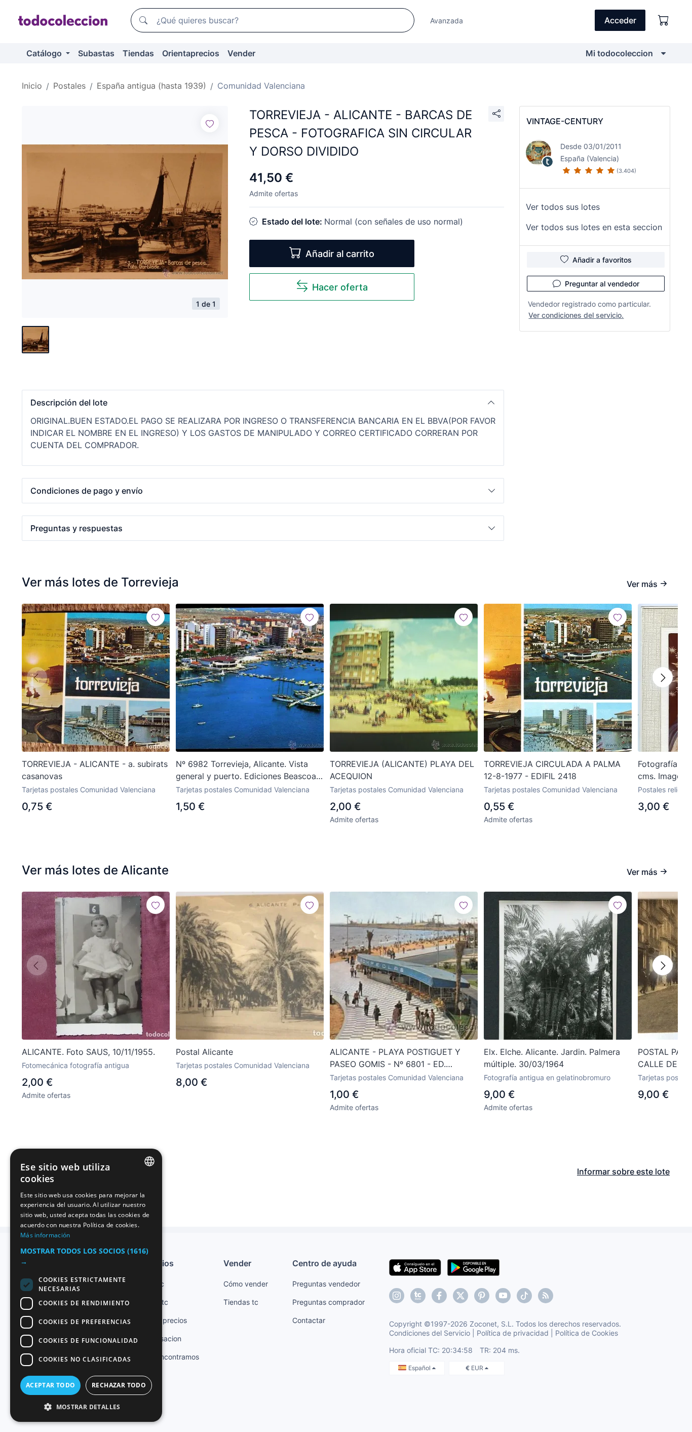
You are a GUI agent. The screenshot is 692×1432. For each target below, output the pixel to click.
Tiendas (138, 53)
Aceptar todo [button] (50, 1385)
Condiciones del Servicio (429, 1333)
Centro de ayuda (324, 1263)
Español (420, 1368)
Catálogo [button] (45, 53)
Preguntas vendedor (326, 1283)
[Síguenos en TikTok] (524, 1295)
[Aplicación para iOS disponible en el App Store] (415, 1267)
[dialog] (86, 1285)
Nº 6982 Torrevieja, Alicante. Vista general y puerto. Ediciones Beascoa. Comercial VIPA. (247, 770)
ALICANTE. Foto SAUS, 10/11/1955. (88, 1052)
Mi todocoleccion (619, 53)
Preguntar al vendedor (602, 283)
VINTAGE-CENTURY (564, 121)
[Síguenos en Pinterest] (481, 1295)
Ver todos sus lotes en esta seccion (594, 227)
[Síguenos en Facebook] (439, 1295)
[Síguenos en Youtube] (503, 1295)
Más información (45, 1235)
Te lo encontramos (168, 1356)
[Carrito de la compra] (664, 20)
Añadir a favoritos (602, 259)
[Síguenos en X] (460, 1295)
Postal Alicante (204, 1052)
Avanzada (446, 20)
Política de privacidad (513, 1333)
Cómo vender (245, 1283)
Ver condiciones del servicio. (576, 315)
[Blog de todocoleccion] (545, 1295)
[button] (262, 402)
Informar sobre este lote (623, 1171)
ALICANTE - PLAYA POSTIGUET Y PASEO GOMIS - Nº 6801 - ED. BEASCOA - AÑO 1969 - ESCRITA (395, 1058)
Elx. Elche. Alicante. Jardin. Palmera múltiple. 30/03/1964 (552, 1058)
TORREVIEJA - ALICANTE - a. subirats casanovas (95, 770)
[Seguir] (210, 123)
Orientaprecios (190, 53)
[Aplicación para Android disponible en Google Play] (473, 1267)
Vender (241, 53)
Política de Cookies (586, 1333)
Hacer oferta (340, 287)
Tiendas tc (240, 1302)
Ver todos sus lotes (563, 207)
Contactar (308, 1320)
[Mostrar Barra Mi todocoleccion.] (663, 53)
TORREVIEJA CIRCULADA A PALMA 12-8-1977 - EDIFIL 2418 (552, 770)
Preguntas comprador (328, 1302)
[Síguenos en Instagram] (396, 1295)
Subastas (96, 53)
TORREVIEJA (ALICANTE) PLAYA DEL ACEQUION (402, 770)
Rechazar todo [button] (119, 1385)
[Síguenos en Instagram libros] (418, 1295)
